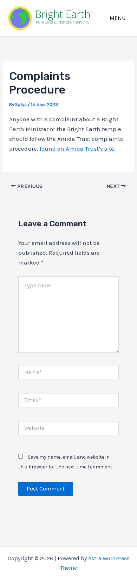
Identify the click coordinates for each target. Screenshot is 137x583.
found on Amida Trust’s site (77, 148)
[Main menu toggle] (117, 18)
